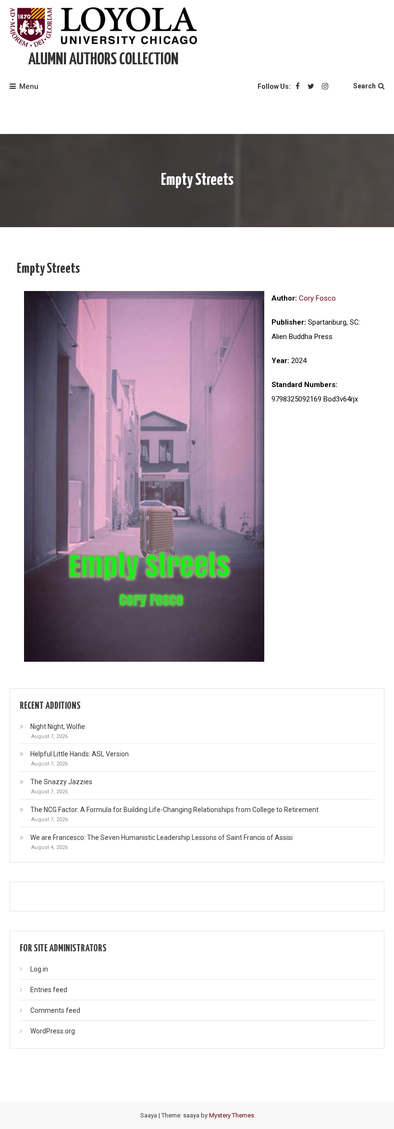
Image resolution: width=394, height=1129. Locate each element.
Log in (39, 969)
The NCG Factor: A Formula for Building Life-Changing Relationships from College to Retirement (174, 809)
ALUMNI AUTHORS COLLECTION (103, 60)
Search (364, 86)
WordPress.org (52, 1031)
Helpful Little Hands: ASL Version (79, 754)
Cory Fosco (317, 298)
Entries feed (48, 990)
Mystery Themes (231, 1115)
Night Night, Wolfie (57, 726)
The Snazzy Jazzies (61, 782)
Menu (28, 86)
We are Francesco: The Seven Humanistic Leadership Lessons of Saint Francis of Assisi (161, 837)
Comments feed (55, 1010)
